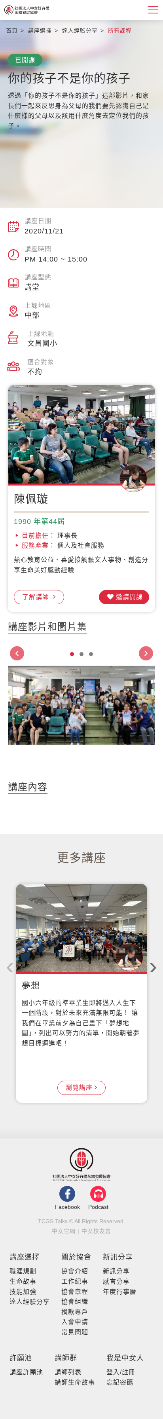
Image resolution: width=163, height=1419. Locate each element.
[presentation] (17, 653)
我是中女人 (125, 1358)
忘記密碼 (119, 1382)
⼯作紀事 (74, 1281)
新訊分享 (118, 1257)
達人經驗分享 (29, 1301)
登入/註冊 (120, 1372)
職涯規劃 (22, 1271)
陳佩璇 (31, 499)
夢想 (31, 985)
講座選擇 (24, 1257)
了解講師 (36, 597)
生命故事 (22, 1281)
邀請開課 (129, 597)
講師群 (66, 1358)
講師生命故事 (75, 1382)
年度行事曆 (119, 1291)
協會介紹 (74, 1271)
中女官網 (64, 1231)
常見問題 (74, 1332)
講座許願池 (26, 1372)
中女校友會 (96, 1231)
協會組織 (74, 1301)
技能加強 (22, 1291)
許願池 (20, 1358)
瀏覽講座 (79, 1087)
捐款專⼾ (74, 1312)
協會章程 (74, 1291)
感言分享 (116, 1281)
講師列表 (68, 1372)
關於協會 (76, 1257)
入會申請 (74, 1321)
